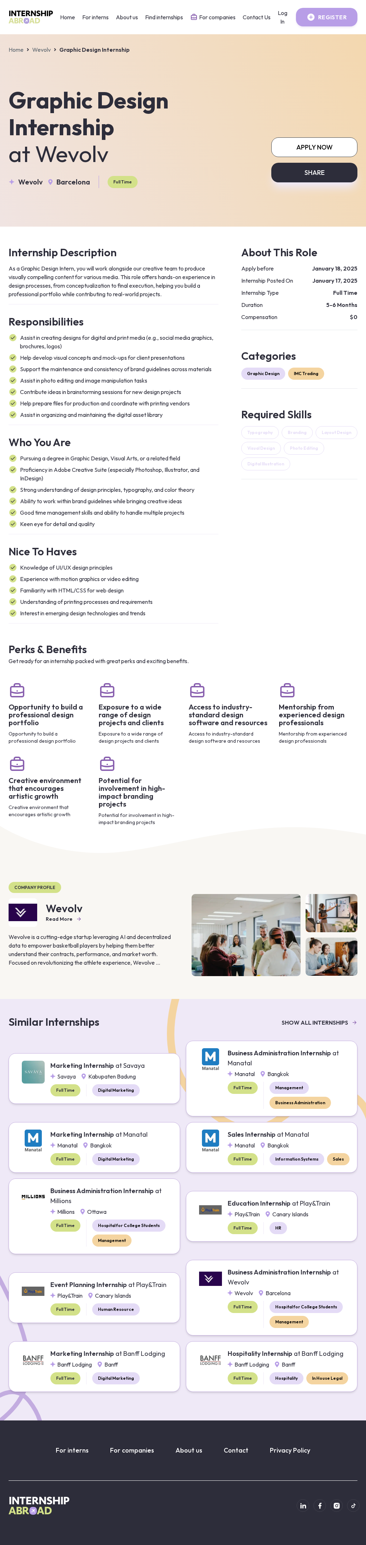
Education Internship (279, 1203)
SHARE (315, 172)
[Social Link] (303, 1505)
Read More (59, 919)
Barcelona (73, 181)
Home (67, 17)
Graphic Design (263, 373)
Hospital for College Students (129, 1225)
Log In (282, 17)
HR (278, 1228)
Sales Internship (268, 1134)
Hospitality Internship (285, 1353)
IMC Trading (306, 373)
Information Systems (296, 1159)
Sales (338, 1159)
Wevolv (41, 49)
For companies (132, 1450)
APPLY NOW (314, 147)
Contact (236, 1450)
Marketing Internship (97, 1065)
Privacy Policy (290, 1450)
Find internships (164, 17)
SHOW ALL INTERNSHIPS (315, 1022)
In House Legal (327, 1378)
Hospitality (286, 1378)
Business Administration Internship (283, 1058)
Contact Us (257, 17)
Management (289, 1087)
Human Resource (116, 1309)
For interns (95, 17)
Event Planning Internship (108, 1285)
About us (127, 17)
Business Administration (300, 1102)
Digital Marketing (116, 1090)
